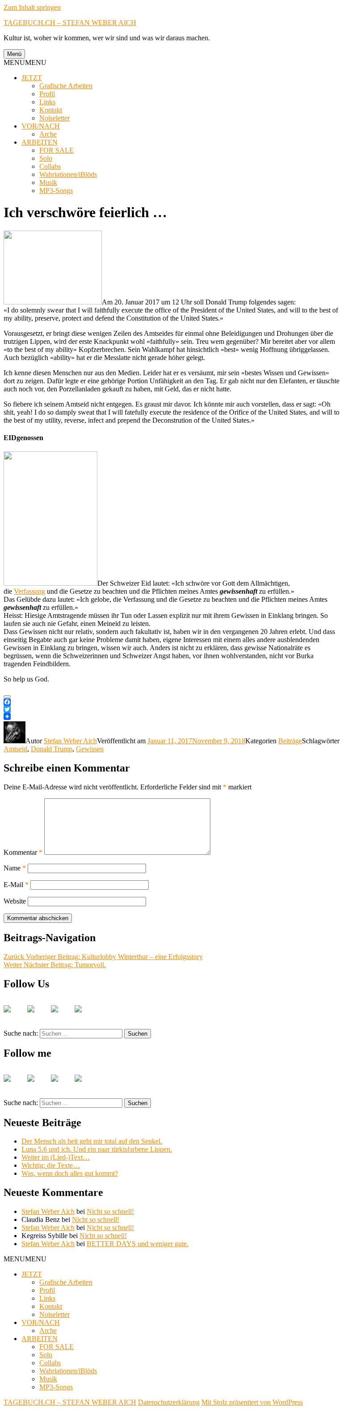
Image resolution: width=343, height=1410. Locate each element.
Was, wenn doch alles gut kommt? (69, 1173)
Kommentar (23, 852)
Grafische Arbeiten (65, 86)
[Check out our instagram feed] (85, 1016)
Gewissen (90, 749)
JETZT (31, 77)
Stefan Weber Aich (70, 741)
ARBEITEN (39, 142)
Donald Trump (51, 749)
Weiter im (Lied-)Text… (55, 1157)
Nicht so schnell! (110, 1211)
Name (15, 868)
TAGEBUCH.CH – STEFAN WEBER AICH (70, 22)
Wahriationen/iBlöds (68, 174)
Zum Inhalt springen (32, 7)
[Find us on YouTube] (61, 1016)
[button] (25, 62)
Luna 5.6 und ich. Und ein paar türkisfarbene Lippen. (96, 1149)
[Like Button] (7, 696)
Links (47, 102)
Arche (48, 134)
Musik (48, 182)
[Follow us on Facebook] (14, 1016)
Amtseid (15, 749)
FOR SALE (56, 150)
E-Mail (16, 884)
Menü (14, 54)
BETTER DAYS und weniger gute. (137, 1243)
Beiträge (290, 741)
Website (15, 901)
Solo (45, 158)
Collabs (50, 166)
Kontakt (50, 110)
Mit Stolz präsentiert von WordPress (252, 1402)
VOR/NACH (40, 126)
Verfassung (29, 591)
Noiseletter (54, 118)
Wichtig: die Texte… (50, 1165)
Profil (47, 94)
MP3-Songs (56, 190)
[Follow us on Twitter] (38, 1016)
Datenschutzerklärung (169, 1402)
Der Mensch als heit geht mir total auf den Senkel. (91, 1141)
